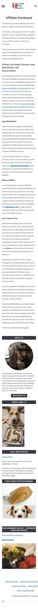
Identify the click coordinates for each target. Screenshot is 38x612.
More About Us (19, 396)
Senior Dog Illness (19, 586)
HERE (13, 476)
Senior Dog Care (11, 582)
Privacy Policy (7, 457)
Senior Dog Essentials (25, 590)
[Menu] (3, 6)
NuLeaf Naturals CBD (19, 166)
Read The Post (8, 540)
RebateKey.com (11, 207)
